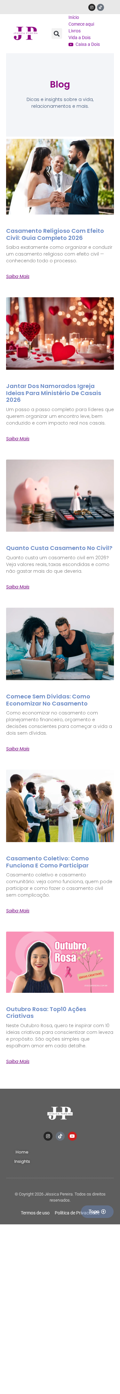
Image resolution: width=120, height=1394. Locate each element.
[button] (57, 33)
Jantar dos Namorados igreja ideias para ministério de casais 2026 (53, 393)
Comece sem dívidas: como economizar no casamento (48, 699)
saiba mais (17, 276)
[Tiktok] (100, 7)
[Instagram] (91, 7)
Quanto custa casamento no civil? (59, 548)
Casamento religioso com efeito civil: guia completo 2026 (55, 234)
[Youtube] (72, 1136)
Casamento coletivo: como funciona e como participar (47, 861)
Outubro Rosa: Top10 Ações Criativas (46, 1012)
